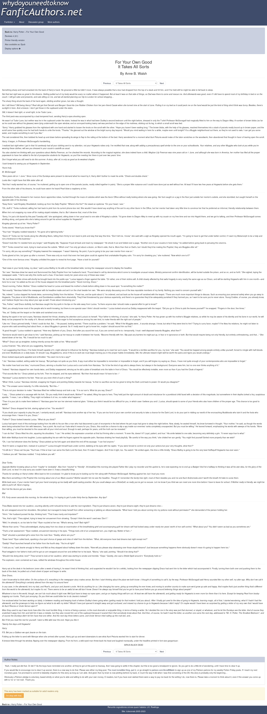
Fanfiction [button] (8, 22)
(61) (16, 36)
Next (162, 83)
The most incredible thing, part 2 (122, 670)
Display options (12, 48)
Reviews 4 (9, 36)
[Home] (41, 9)
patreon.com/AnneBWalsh (163, 670)
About (21, 22)
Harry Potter (18, 31)
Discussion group (36, 22)
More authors (54, 22)
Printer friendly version (15, 40)
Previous (107, 83)
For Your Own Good (35, 31)
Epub (23, 44)
